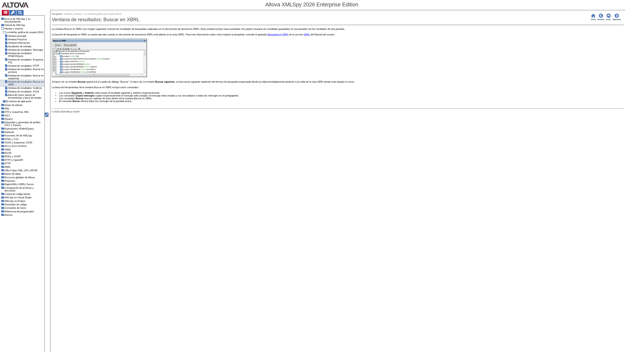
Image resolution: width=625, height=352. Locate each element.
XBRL (307, 34)
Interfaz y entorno (73, 14)
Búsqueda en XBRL (278, 34)
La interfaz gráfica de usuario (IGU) (103, 14)
